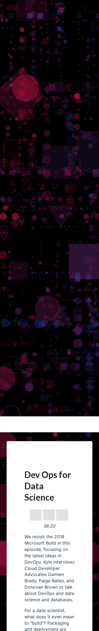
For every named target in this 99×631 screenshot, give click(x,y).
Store (5, 30)
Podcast (8, 17)
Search (7, 37)
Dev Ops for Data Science (27, 413)
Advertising (12, 23)
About (6, 10)
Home (6, 3)
